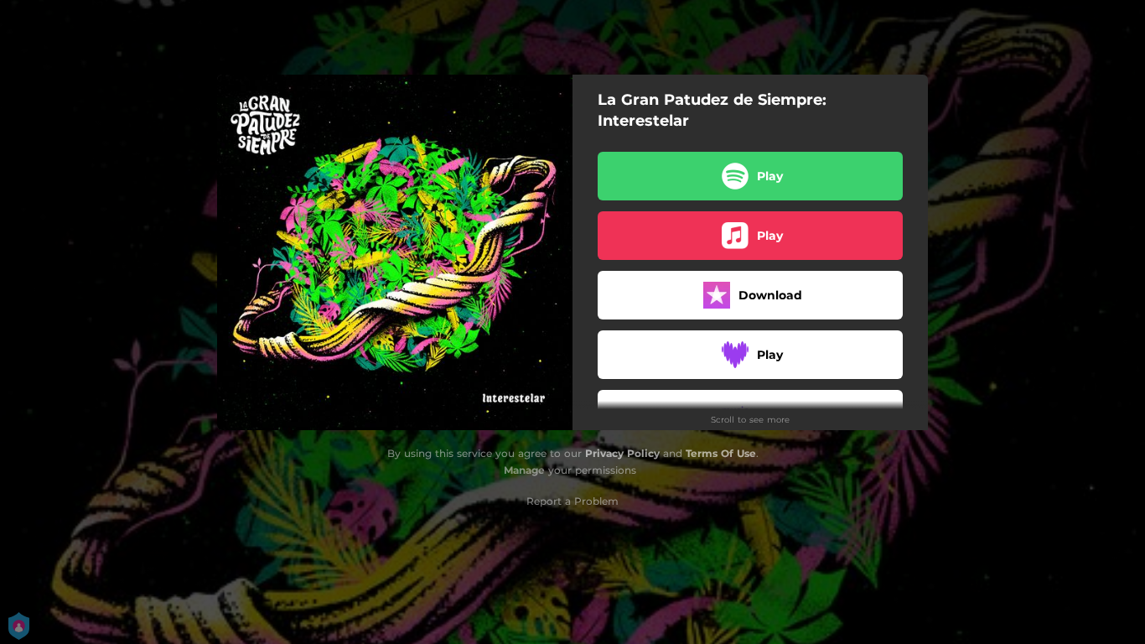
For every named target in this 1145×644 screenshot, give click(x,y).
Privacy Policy (622, 453)
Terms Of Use (721, 453)
